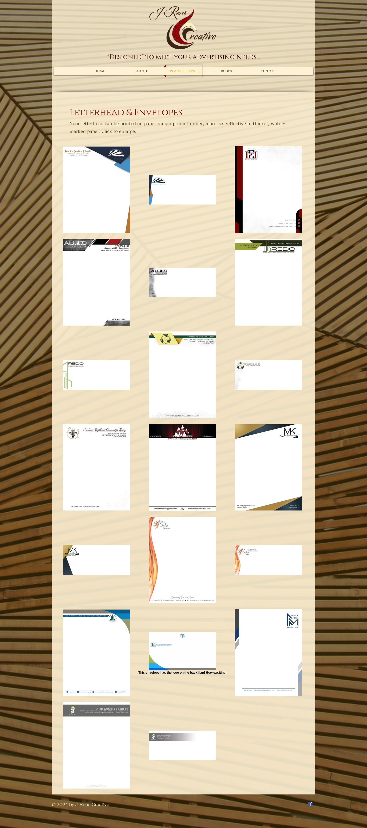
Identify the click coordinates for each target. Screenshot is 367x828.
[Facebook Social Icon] (310, 804)
